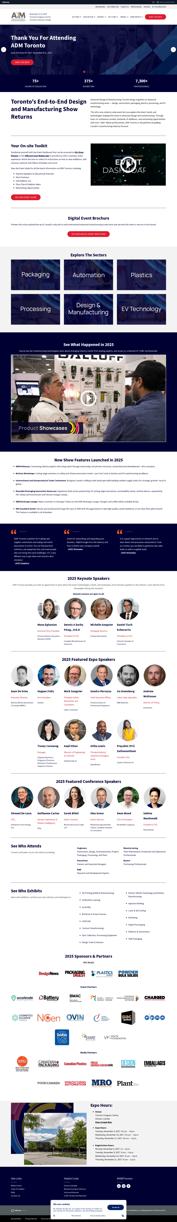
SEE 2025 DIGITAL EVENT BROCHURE (89, 234)
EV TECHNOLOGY (159, 7)
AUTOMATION (113, 7)
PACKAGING (100, 7)
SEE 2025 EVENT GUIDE (25, 197)
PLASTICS (125, 7)
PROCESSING (136, 7)
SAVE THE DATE (155, 17)
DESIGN (147, 7)
